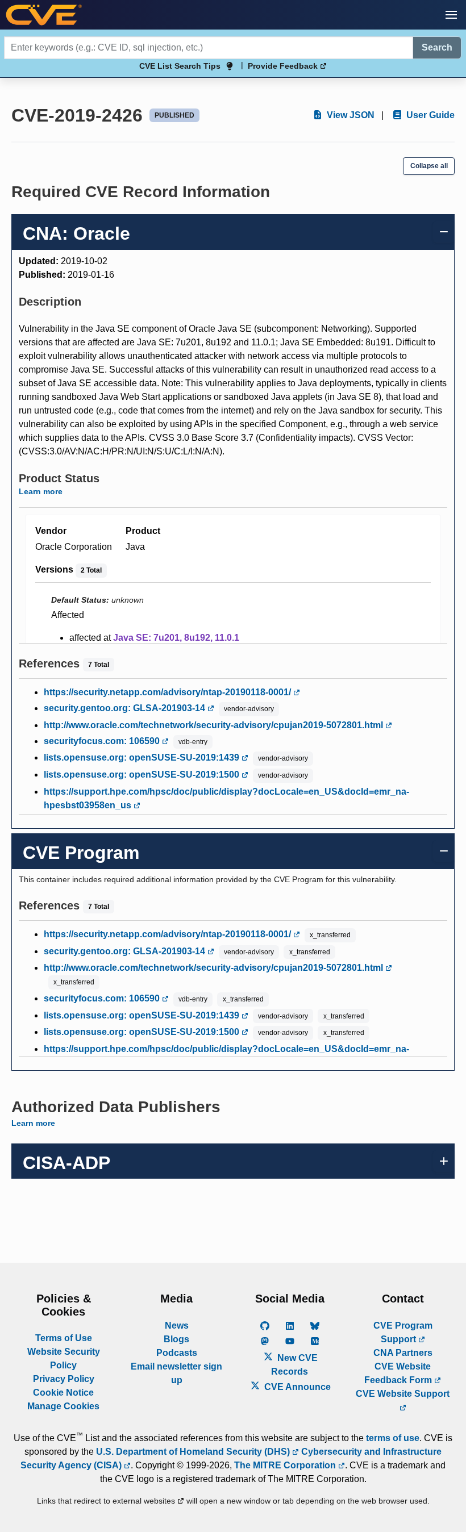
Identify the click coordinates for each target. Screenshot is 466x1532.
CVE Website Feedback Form (399, 1373)
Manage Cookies (63, 1406)
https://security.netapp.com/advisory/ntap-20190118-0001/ (168, 692)
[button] (451, 14)
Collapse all (429, 166)
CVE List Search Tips (179, 65)
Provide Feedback (284, 65)
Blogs (176, 1339)
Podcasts (176, 1353)
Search (437, 47)
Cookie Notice (63, 1392)
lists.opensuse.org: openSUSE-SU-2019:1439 (143, 757)
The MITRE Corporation (286, 1465)
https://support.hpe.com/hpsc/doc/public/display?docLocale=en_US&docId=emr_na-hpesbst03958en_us (226, 798)
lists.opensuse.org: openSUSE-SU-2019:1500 (143, 774)
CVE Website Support (403, 1394)
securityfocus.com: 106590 (103, 741)
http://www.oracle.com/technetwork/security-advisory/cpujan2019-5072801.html (214, 725)
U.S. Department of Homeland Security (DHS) (194, 1451)
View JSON (349, 115)
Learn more (41, 491)
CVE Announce (296, 1387)
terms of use (392, 1438)
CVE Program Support (402, 1332)
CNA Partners (402, 1353)
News (177, 1325)
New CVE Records (294, 1364)
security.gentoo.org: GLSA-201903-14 (125, 708)
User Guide (429, 115)
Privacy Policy (63, 1379)
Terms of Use (63, 1338)
